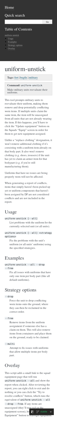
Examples (12, 41)
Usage (10, 38)
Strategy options (15, 45)
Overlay (11, 48)
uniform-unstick (12, 35)
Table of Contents (18, 29)
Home (9, 7)
